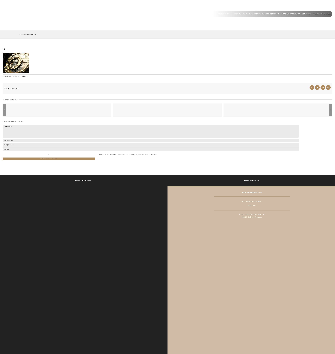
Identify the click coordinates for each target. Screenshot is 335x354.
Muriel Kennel (8, 76)
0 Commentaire (24, 76)
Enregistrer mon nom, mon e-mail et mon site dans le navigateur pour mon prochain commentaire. (128, 154)
